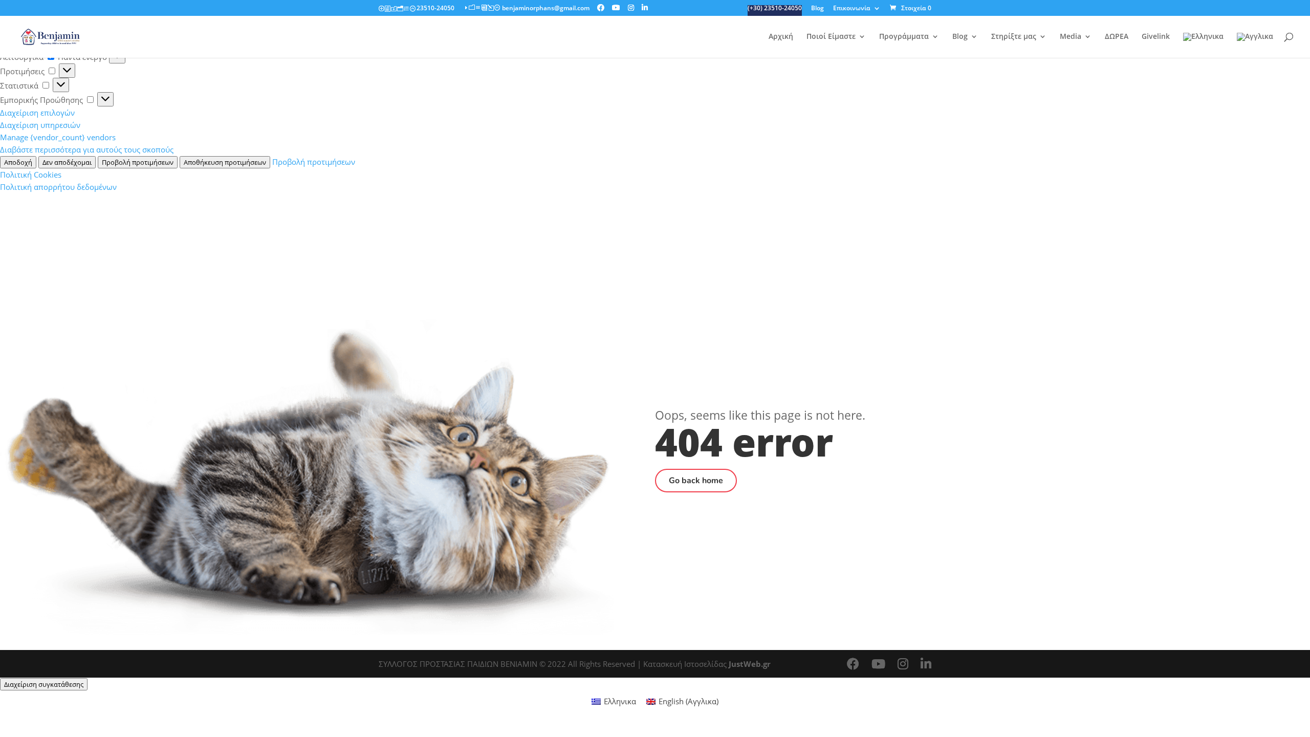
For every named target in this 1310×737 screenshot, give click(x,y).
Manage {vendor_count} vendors (58, 137)
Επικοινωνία (851, 8)
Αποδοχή (18, 162)
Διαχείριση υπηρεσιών (40, 125)
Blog (817, 8)
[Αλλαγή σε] (1203, 45)
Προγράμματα (904, 37)
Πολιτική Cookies (30, 174)
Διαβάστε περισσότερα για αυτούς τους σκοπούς (86, 149)
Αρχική (781, 37)
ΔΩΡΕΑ (1116, 37)
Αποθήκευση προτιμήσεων (225, 162)
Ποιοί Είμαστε (831, 37)
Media (1070, 37)
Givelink (1156, 37)
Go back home (696, 480)
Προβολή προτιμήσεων (137, 162)
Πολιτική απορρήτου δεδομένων (58, 187)
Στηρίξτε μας (1013, 37)
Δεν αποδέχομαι (67, 162)
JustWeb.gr (750, 664)
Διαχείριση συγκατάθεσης (43, 684)
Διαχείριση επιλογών (37, 112)
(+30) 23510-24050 (775, 8)
